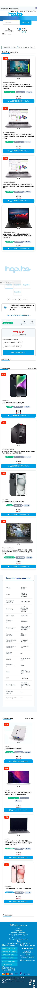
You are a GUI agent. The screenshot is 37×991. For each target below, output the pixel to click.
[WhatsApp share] (23, 299)
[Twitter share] (26, 299)
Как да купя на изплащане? (18, 935)
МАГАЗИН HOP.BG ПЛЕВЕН (8, 961)
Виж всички (32, 368)
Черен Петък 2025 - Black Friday (18, 943)
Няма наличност (18, 352)
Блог (18, 941)
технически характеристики (18, 315)
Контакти (18, 930)
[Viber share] (12, 299)
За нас (18, 928)
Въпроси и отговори (18, 932)
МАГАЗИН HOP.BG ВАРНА (8, 954)
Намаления (5, 368)
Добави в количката (19, 101)
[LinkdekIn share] (19, 299)
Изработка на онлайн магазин (12, 981)
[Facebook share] (8, 299)
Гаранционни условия (18, 937)
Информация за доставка (18, 939)
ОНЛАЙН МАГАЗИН (7, 964)
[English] (36, 8)
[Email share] (15, 299)
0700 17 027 (5, 8)
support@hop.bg (14, 8)
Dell (22, 698)
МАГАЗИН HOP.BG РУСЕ (8, 958)
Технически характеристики (18, 578)
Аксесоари (5, 359)
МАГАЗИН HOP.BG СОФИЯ (8, 948)
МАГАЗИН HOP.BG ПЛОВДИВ (9, 951)
